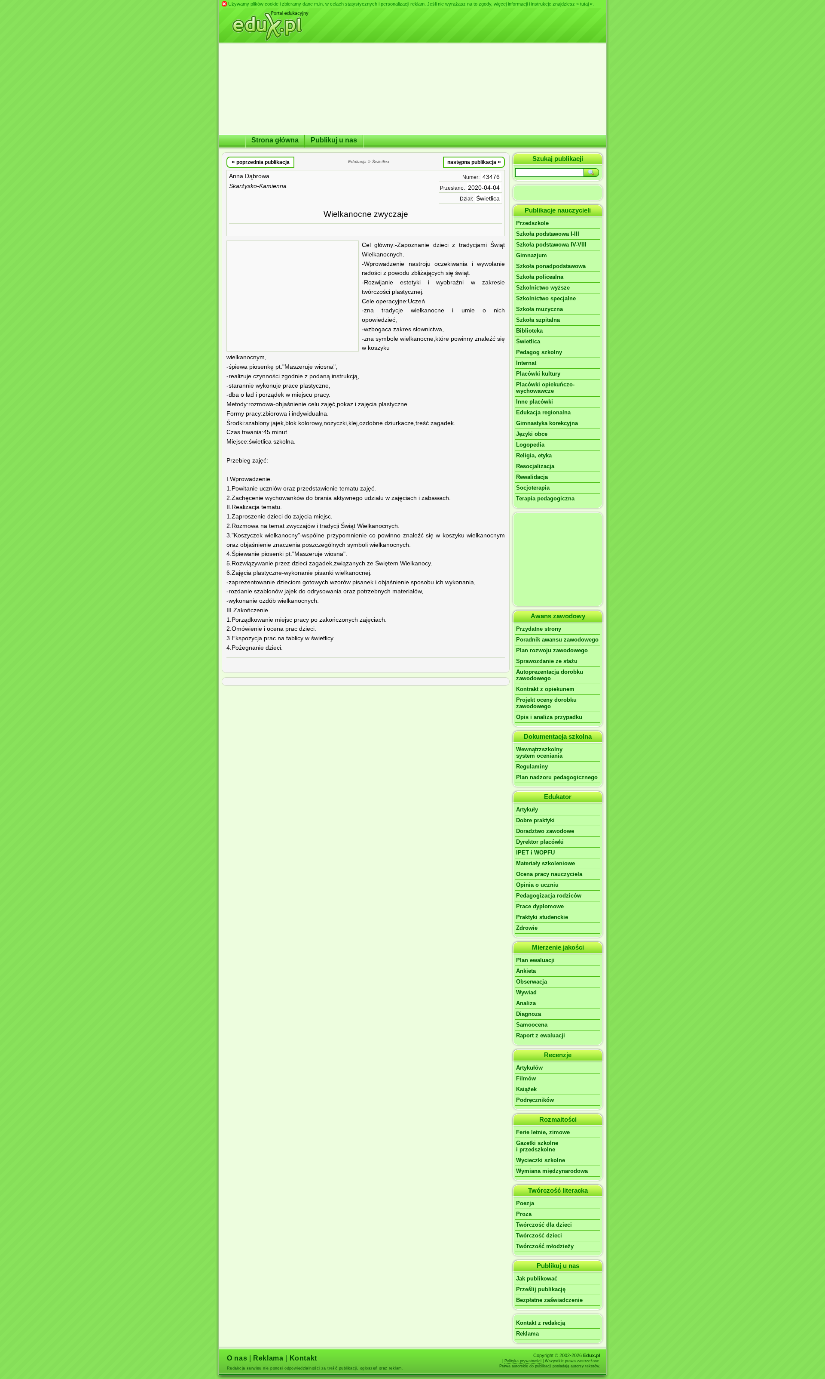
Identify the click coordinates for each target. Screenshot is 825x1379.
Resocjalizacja (535, 466)
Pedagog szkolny (539, 352)
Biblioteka (529, 330)
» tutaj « (584, 3)
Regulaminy (532, 766)
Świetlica (488, 198)
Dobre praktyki (535, 820)
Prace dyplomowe (540, 906)
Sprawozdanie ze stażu (547, 661)
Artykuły (527, 809)
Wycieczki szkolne (540, 1160)
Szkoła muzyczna (539, 309)
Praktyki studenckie (542, 917)
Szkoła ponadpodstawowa (551, 266)
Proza (524, 1214)
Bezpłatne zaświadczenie (549, 1300)
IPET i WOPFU (535, 852)
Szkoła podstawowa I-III (547, 234)
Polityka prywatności (522, 1361)
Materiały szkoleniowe (545, 863)
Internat (526, 363)
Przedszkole (532, 223)
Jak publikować (536, 1278)
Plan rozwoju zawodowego (552, 650)
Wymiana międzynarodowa (552, 1171)
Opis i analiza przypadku (549, 717)
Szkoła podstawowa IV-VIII (551, 244)
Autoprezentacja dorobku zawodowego (549, 675)
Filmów (526, 1078)
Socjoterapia (533, 487)
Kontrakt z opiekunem (545, 689)
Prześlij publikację (540, 1289)
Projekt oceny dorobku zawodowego (546, 703)
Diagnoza (528, 1014)
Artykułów (529, 1067)
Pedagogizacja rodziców (548, 895)
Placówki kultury (538, 373)
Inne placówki (534, 401)
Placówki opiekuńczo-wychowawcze (545, 387)
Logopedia (530, 444)
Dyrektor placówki (540, 842)
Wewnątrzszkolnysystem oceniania (539, 752)
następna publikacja (474, 161)
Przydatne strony (538, 629)
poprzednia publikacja (261, 161)
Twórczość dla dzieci (544, 1225)
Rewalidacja (532, 477)
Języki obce (531, 434)
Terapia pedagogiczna (545, 498)
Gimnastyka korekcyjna (547, 423)
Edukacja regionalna (543, 412)
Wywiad (526, 992)
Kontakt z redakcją (540, 1323)
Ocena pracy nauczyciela (549, 874)
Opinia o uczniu (537, 885)
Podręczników (535, 1100)
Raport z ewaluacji (540, 1035)
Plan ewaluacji (535, 960)
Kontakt (303, 1358)
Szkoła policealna (539, 277)
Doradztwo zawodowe (545, 831)
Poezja (525, 1203)
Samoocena (531, 1024)
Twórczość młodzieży (545, 1246)
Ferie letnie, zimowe (543, 1132)
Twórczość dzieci (539, 1235)
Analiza (526, 1003)
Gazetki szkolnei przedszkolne (537, 1146)
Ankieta (526, 971)
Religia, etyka (534, 455)
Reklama (527, 1333)
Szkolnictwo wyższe (543, 287)
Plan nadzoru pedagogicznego (557, 777)
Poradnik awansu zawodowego (557, 639)
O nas (237, 1358)
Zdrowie (527, 928)
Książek (526, 1089)
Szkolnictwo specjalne (546, 298)
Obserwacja (531, 981)
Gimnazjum (531, 255)
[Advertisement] (292, 296)
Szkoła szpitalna (538, 320)
